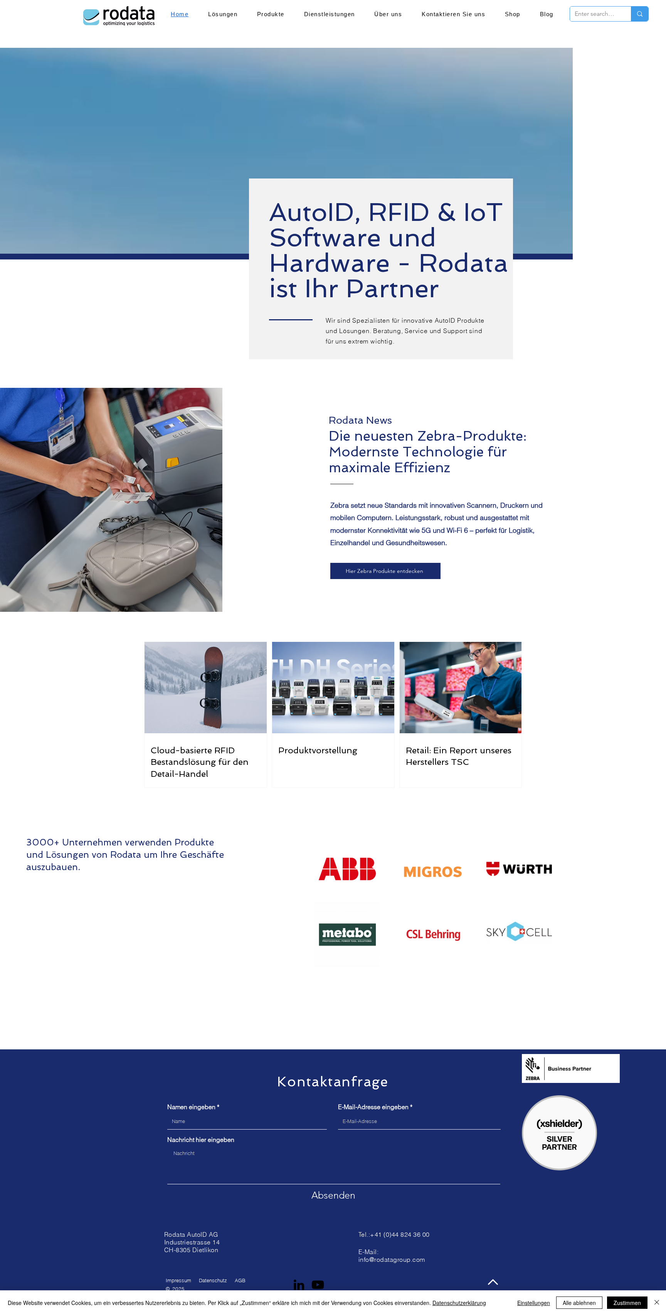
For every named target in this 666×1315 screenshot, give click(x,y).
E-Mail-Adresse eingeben (373, 1107)
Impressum (178, 1280)
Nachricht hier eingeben (200, 1140)
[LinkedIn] (298, 1284)
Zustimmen (627, 1303)
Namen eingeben (191, 1107)
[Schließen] (656, 1302)
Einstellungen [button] (533, 1303)
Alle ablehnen (579, 1303)
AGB (240, 1280)
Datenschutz (213, 1280)
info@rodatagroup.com (391, 1259)
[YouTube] (317, 1284)
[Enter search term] (639, 14)
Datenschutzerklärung (459, 1303)
